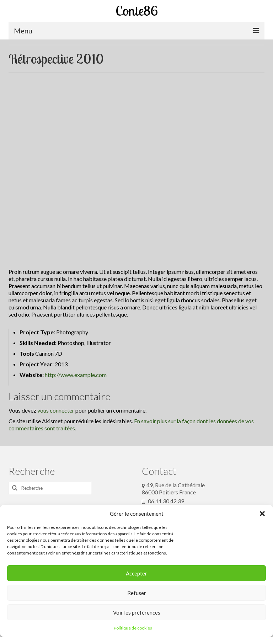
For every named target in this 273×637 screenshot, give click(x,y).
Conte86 (137, 10)
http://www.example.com (76, 374)
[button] (262, 513)
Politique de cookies (133, 628)
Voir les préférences (136, 612)
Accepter (136, 573)
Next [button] (254, 80)
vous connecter (55, 410)
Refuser (136, 593)
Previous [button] (18, 80)
